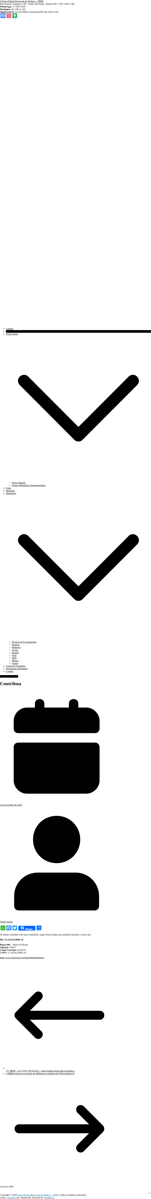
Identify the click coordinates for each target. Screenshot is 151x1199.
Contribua (10, 331)
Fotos (8, 488)
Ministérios (11, 493)
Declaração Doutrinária (17, 668)
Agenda (9, 328)
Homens (16, 644)
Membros (10, 490)
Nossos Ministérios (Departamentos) (29, 485)
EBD (14, 658)
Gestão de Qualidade (15, 666)
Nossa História (19, 482)
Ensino (15, 663)
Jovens (15, 650)
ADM (149, 1193)
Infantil (15, 652)
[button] (78, 480)
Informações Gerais (9, 676)
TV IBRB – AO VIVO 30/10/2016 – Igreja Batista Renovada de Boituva (40, 1071)
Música (15, 660)
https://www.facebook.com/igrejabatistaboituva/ (22, 957)
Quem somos (12, 334)
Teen (14, 655)
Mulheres (16, 647)
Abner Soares (6, 921)
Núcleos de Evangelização (24, 642)
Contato (9, 671)
